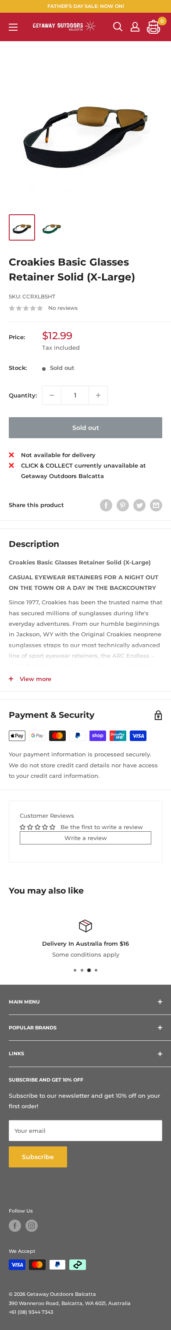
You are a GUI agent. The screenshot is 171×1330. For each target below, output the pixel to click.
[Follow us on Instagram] (31, 1226)
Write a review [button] (85, 837)
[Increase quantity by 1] (98, 395)
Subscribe (38, 1157)
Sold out (85, 428)
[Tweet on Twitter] (139, 505)
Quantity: (23, 395)
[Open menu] (13, 27)
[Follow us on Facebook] (15, 1226)
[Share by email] (156, 505)
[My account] (135, 27)
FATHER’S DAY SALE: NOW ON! (85, 6)
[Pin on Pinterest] (123, 505)
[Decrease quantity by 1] (52, 395)
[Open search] (118, 27)
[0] (153, 27)
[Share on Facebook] (106, 505)
